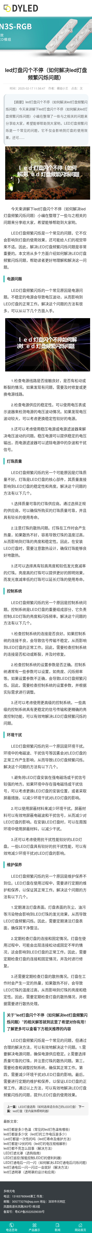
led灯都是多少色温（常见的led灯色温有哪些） (38, 1129)
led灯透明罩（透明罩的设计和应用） (31, 1172)
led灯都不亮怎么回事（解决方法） (29, 1148)
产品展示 (34, 1230)
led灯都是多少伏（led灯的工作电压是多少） (36, 1134)
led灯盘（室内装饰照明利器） (32, 1111)
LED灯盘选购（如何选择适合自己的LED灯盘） (48, 1107)
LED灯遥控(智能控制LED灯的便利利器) (33, 1157)
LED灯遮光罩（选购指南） (23, 1153)
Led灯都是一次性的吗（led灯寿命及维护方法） (38, 1138)
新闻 (57, 1230)
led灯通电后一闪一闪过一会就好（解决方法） (37, 1167)
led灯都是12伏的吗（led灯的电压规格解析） (36, 1143)
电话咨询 (11, 1230)
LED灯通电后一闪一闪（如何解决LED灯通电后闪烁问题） (46, 1162)
